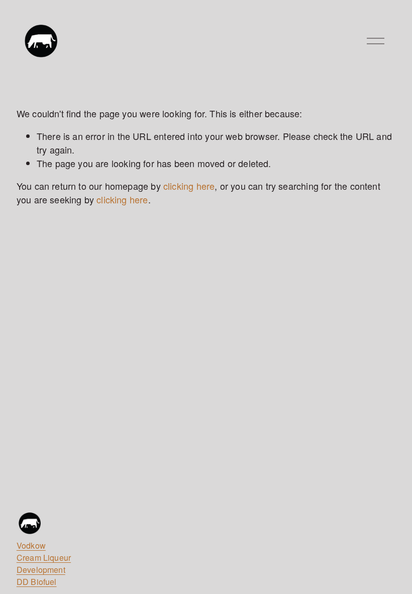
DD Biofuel (37, 581)
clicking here (189, 185)
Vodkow (31, 545)
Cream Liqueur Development (44, 563)
